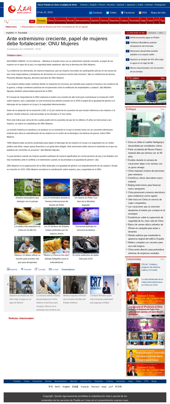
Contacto (97, 12)
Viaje (143, 20)
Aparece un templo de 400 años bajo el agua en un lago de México (21, 299)
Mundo (70, 20)
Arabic (140, 5)
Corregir (41, 269)
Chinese (84, 5)
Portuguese (160, 5)
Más (163, 78)
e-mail (55, 269)
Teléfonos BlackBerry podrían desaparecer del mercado (143, 44)
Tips (162, 20)
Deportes (114, 20)
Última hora (10, 27)
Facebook (129, 12)
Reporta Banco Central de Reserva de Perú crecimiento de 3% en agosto (55, 27)
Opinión (95, 20)
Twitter (113, 12)
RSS (144, 12)
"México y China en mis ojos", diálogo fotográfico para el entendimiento (56, 258)
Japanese (131, 5)
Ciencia (104, 20)
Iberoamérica (83, 20)
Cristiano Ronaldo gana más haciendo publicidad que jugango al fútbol (101, 299)
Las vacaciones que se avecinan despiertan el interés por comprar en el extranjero (146, 210)
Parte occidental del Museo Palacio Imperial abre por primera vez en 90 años (145, 153)
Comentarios (68, 269)
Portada (41, 20)
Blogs (154, 381)
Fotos (150, 20)
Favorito (27, 269)
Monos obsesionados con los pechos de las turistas (147, 70)
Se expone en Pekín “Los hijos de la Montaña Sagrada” (86, 201)
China (51, 20)
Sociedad (134, 20)
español (10, 32)
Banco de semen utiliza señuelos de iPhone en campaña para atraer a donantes (145, 228)
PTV (156, 20)
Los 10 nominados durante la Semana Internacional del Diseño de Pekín (56, 201)
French (102, 5)
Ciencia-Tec (86, 381)
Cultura (124, 20)
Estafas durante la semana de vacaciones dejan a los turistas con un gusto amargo (145, 163)
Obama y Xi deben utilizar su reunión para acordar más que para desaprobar (27, 258)
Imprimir (13, 269)
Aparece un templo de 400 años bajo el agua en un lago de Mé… (147, 61)
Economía (60, 20)
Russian (111, 5)
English (93, 5)
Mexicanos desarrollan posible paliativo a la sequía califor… (144, 53)
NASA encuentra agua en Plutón (144, 37)
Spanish (120, 5)
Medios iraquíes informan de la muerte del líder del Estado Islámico (74, 299)
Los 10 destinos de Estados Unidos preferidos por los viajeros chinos (56, 230)
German (149, 5)
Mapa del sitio (158, 12)
